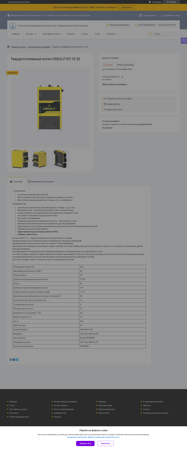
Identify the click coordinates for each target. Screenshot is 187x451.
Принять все (85, 443)
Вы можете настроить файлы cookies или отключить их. (92, 437)
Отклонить (105, 443)
